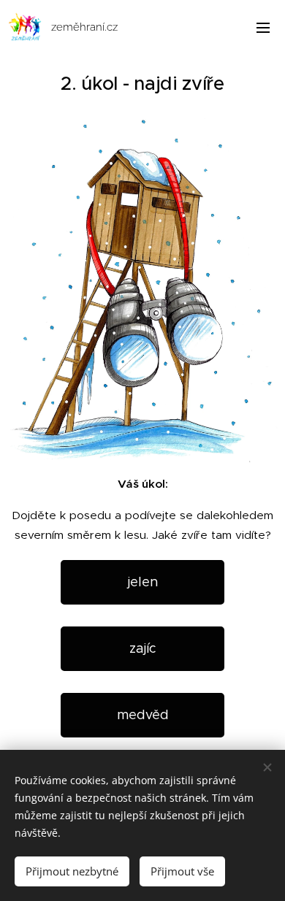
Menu (263, 27)
